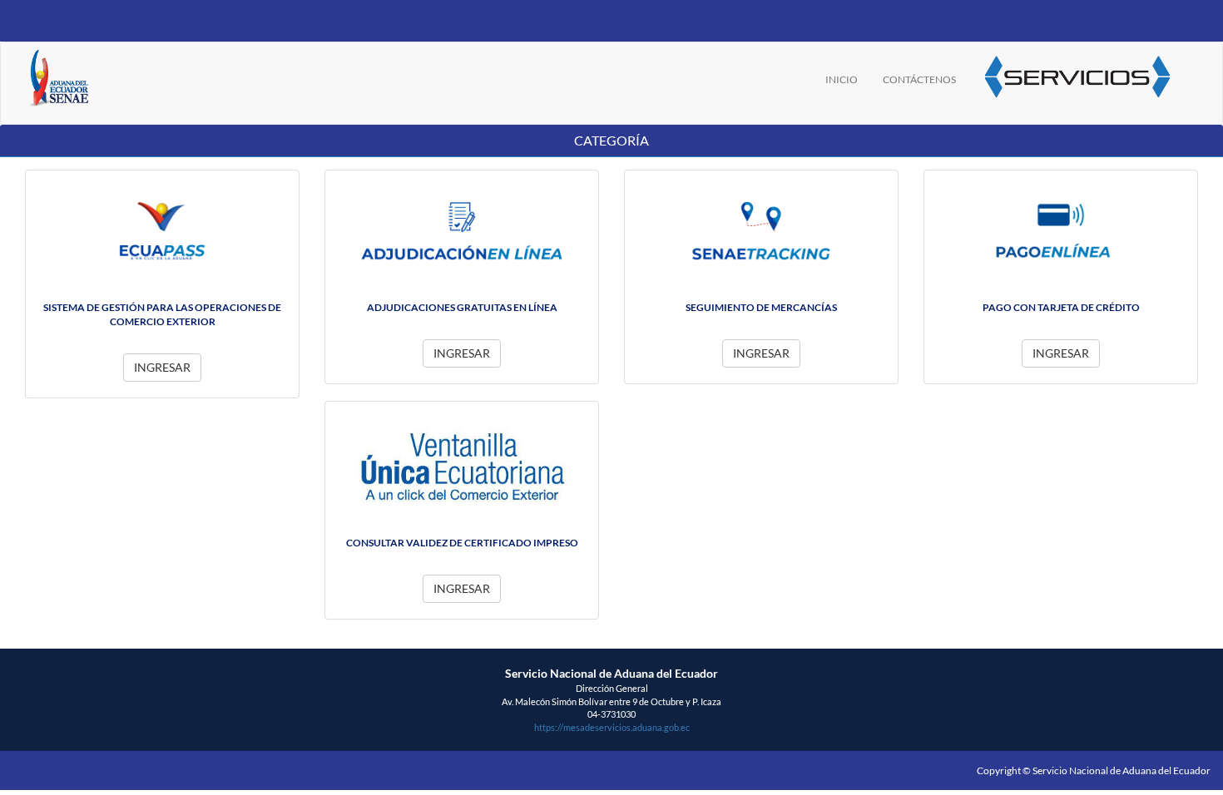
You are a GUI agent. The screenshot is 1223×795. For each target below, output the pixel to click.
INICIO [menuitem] (841, 79)
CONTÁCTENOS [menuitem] (919, 79)
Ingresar (162, 367)
